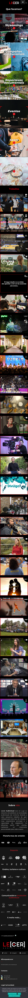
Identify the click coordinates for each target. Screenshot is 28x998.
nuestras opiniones (8, 935)
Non (19, 993)
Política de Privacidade (14, 995)
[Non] (26, 992)
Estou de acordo (12, 993)
